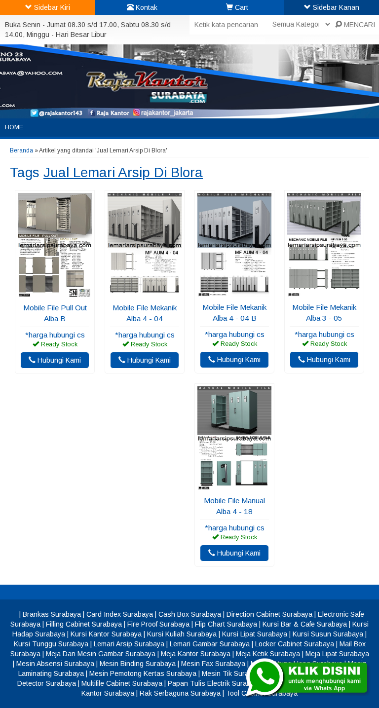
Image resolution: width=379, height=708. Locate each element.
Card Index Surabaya (119, 614)
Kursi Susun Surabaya (328, 634)
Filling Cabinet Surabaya (84, 624)
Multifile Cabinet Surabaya (121, 683)
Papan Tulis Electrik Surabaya (215, 683)
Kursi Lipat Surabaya (254, 634)
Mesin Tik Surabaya (233, 673)
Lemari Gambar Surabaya (210, 644)
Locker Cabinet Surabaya (294, 644)
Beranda (21, 150)
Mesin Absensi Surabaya (55, 664)
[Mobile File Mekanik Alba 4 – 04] (145, 293)
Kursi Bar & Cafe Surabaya (305, 624)
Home (14, 127)
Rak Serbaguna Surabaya (180, 693)
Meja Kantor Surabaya (195, 654)
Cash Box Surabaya (189, 614)
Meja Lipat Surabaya (337, 654)
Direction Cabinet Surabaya (269, 614)
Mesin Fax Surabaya (213, 664)
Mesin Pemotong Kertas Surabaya (142, 673)
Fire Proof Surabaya (158, 624)
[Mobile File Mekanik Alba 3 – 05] (324, 292)
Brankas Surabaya (52, 614)
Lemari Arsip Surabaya (129, 644)
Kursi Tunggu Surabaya (51, 644)
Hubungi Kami (58, 360)
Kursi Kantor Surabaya (106, 634)
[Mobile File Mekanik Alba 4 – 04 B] (234, 292)
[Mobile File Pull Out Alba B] (55, 293)
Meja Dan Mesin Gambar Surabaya (100, 654)
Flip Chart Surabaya (226, 624)
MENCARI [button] (358, 25)
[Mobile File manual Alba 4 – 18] (234, 485)
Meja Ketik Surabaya (268, 654)
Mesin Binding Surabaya (138, 664)
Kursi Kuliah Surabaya (182, 634)
